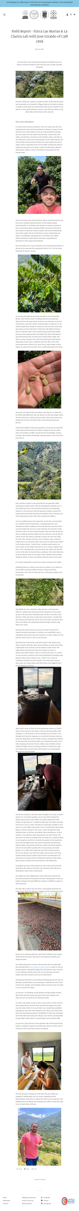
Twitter (45, 1200)
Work (5, 1197)
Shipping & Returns (29, 1197)
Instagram (47, 1203)
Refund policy (27, 1203)
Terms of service (27, 1200)
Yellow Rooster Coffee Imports (40, 967)
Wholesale (6, 1200)
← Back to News (39, 1179)
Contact (5, 1203)
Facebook (46, 1197)
